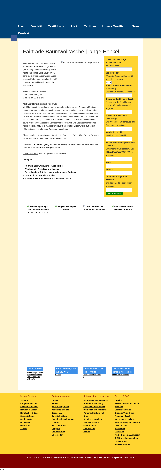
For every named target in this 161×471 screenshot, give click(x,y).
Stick (74, 26)
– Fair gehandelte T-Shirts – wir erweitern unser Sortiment (50, 172)
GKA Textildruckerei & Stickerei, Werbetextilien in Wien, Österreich (71, 457)
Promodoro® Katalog (93, 403)
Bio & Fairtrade (35, 369)
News (136, 26)
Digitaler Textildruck (124, 413)
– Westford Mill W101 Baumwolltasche (41, 169)
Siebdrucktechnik (123, 410)
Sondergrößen (112, 73)
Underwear (25, 422)
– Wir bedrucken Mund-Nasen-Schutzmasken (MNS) (47, 178)
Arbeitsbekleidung (60, 410)
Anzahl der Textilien (115, 132)
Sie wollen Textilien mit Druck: (120, 99)
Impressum (109, 457)
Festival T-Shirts (91, 422)
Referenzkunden (122, 444)
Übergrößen (57, 435)
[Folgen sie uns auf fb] (14, 39)
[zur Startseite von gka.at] (80, 12)
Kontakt (23, 33)
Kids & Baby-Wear (60, 407)
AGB (132, 457)
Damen (55, 400)
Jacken (23, 429)
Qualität (36, 26)
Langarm (56, 429)
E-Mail (109, 169)
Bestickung (45, 147)
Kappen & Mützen (28, 403)
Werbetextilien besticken (95, 410)
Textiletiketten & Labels (94, 407)
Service (118, 400)
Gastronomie (89, 425)
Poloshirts (25, 425)
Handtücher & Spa (28, 413)
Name (109, 162)
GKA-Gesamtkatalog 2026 (95, 400)
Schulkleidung (58, 432)
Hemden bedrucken (92, 419)
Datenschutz (122, 457)
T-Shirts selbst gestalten (126, 438)
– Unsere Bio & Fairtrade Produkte (39, 175)
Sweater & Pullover (29, 407)
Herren (55, 403)
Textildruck (56, 26)
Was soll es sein (113, 63)
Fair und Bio (89, 429)
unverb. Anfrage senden (114, 193)
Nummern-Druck (122, 416)
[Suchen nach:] (141, 32)
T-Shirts (92, 372)
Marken (86, 432)
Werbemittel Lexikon (124, 419)
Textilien (90, 26)
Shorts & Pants (27, 416)
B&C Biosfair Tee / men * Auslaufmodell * (92, 375)
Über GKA (119, 432)
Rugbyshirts (26, 419)
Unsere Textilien (113, 26)
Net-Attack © (121, 441)
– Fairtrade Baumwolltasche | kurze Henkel (43, 166)
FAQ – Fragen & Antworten (127, 435)
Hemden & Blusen (28, 410)
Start (21, 26)
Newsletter (120, 429)
